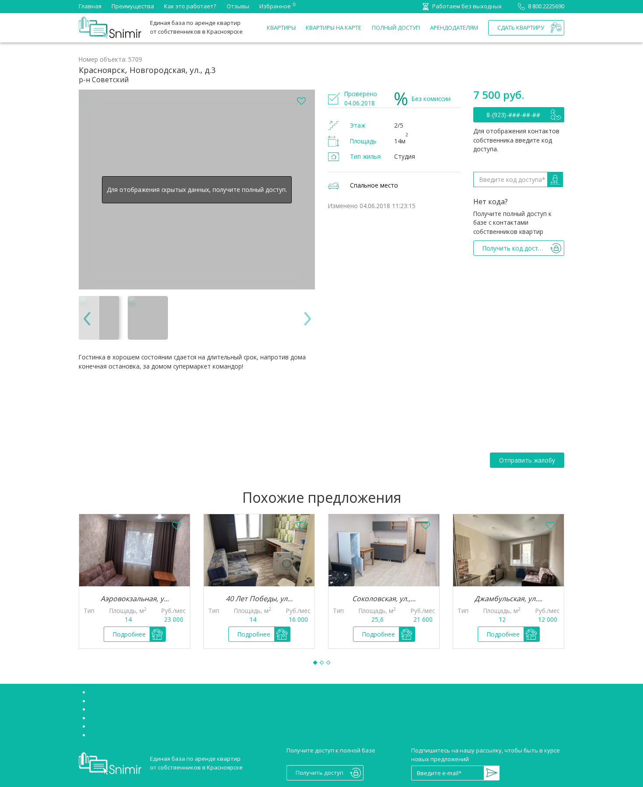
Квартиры (281, 27)
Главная (90, 6)
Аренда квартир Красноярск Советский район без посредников (179, 709)
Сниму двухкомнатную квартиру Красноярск (152, 735)
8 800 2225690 (546, 6)
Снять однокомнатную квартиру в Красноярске (157, 726)
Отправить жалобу (527, 460)
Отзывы (238, 6)
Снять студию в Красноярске (130, 701)
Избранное (275, 5)
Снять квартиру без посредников (137, 692)
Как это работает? (190, 6)
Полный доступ (396, 27)
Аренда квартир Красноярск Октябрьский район (158, 718)
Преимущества (133, 6)
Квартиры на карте (333, 27)
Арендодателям (454, 27)
